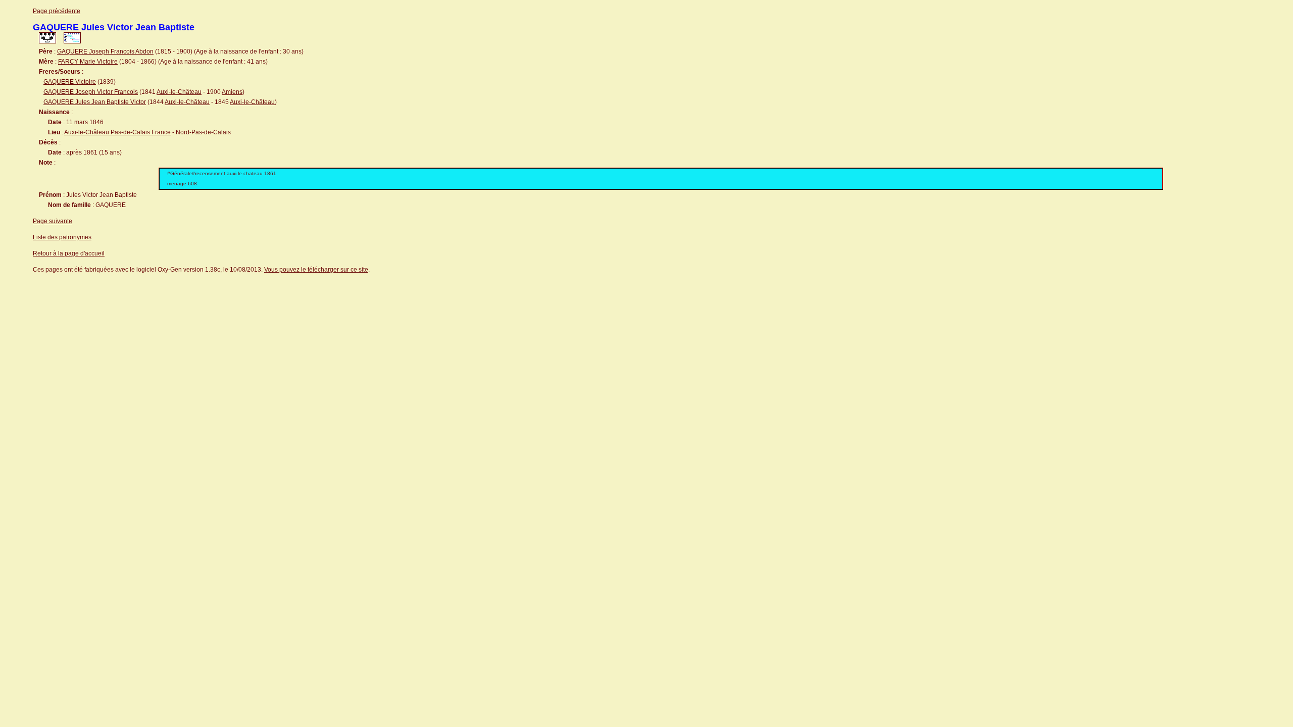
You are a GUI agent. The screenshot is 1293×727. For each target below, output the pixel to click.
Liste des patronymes (62, 237)
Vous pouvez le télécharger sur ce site (316, 269)
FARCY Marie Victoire (88, 61)
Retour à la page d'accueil (69, 253)
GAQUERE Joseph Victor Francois (90, 91)
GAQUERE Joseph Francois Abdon (105, 51)
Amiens (232, 91)
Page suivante (52, 221)
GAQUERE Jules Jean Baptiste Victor (94, 102)
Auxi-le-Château (179, 91)
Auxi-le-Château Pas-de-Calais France (117, 132)
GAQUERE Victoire (69, 81)
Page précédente (56, 11)
